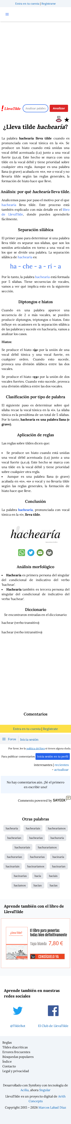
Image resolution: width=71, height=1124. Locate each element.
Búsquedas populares (18, 1057)
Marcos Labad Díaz (52, 1107)
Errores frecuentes (16, 1052)
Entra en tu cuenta (27, 3)
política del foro (35, 748)
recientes (62, 765)
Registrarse (48, 3)
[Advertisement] (35, 61)
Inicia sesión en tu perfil (52, 756)
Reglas (7, 1042)
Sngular (44, 1090)
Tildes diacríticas (15, 1047)
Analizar (59, 108)
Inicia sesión (29, 739)
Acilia (25, 1090)
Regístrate (50, 729)
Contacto (9, 1066)
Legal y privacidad (15, 1071)
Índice (7, 1061)
